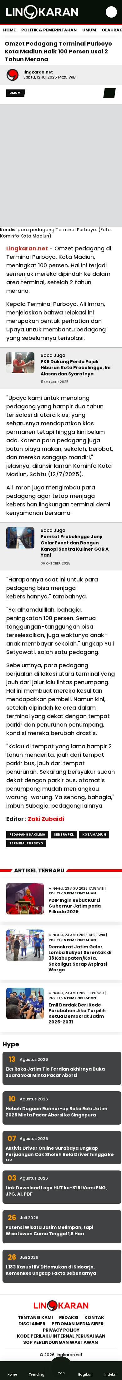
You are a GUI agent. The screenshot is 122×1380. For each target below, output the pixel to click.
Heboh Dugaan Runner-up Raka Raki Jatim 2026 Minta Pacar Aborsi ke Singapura (56, 1111)
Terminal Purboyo (26, 843)
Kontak (94, 1317)
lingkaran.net (38, 72)
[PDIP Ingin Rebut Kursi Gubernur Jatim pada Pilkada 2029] (25, 898)
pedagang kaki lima (27, 834)
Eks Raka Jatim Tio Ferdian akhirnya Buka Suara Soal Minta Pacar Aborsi (55, 1072)
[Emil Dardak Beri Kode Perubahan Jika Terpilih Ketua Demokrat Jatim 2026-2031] (25, 1003)
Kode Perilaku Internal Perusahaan (61, 1336)
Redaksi (68, 1317)
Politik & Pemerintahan (49, 30)
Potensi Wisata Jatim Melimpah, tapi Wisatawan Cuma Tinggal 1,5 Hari (49, 1230)
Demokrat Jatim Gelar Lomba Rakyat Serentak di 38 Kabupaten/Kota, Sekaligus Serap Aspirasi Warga (79, 958)
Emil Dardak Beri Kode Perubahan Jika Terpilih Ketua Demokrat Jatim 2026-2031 (77, 1013)
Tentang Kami (35, 1317)
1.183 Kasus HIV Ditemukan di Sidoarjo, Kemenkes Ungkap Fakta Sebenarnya (51, 1270)
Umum (89, 30)
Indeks (109, 1374)
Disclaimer (31, 1324)
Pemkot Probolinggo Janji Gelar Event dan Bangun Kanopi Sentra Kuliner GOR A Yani (75, 545)
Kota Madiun (94, 834)
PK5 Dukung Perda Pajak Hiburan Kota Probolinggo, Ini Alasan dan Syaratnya (75, 367)
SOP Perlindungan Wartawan (61, 1342)
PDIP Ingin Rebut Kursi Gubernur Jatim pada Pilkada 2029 (74, 906)
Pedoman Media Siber (78, 1324)
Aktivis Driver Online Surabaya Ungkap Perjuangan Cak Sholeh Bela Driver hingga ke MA (60, 1154)
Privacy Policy (61, 1330)
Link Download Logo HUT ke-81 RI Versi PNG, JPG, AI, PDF (56, 1191)
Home (9, 30)
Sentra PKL (64, 834)
